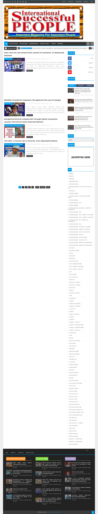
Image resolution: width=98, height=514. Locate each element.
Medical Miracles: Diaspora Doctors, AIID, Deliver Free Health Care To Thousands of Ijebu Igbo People (51, 464)
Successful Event (74, 404)
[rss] (20, 2)
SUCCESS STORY (44, 43)
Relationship (73, 367)
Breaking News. (73, 200)
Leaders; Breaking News (76, 327)
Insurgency (72, 298)
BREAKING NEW (8, 59)
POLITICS (72, 356)
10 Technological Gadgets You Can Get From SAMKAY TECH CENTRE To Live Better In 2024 (22, 497)
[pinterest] (18, 2)
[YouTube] (90, 450)
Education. (72, 258)
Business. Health (74, 250)
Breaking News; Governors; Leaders (13, 125)
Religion (71, 370)
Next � (42, 187)
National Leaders (74, 354)
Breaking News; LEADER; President (79, 229)
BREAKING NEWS (33, 43)
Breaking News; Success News (78, 237)
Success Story (73, 396)
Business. (72, 248)
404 (92, 1)
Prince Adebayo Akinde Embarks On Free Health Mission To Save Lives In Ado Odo (51, 490)
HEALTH (54, 43)
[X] (88, 450)
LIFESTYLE (72, 309)
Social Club (72, 385)
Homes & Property (74, 293)
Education (72, 255)
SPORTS (71, 378)
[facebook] (12, 2)
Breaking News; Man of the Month (79, 232)
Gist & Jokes (72, 274)
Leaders (71, 317)
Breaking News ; (74, 193)
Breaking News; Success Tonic (78, 240)
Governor (72, 279)
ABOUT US (13, 452)
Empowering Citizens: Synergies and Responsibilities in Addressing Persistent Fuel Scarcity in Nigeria (22, 481)
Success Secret (73, 393)
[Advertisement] (34, 86)
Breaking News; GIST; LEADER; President (81, 214)
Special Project (8, 103)
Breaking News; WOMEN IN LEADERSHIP (80, 242)
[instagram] (15, 2)
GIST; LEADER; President (76, 266)
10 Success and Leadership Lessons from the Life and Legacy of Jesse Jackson (81, 464)
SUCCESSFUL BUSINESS (75, 383)
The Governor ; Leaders (76, 423)
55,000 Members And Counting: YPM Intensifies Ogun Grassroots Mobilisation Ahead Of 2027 (83, 118)
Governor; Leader (74, 282)
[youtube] (26, 2)
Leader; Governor (74, 314)
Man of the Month (74, 340)
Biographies (79, 1)
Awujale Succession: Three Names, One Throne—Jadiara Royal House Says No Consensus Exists (84, 109)
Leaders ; (72, 319)
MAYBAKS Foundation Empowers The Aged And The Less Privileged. (32, 100)
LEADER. (71, 301)
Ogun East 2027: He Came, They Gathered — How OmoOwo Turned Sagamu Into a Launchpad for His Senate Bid (49, 48)
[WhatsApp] (91, 450)
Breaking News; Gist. (75, 224)
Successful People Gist (76, 409)
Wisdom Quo (72, 431)
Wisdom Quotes (73, 436)
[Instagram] (89, 450)
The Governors (73, 425)
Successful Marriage (75, 407)
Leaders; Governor (74, 330)
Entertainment (73, 261)
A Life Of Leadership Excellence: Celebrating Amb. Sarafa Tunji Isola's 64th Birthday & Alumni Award (81, 480)
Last (48, 187)
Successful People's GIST (76, 412)
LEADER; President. (75, 306)
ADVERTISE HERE (30, 452)
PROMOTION (72, 359)
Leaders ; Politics (74, 322)
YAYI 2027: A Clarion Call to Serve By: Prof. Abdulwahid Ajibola (30, 141)
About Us (86, 1)
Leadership (72, 332)
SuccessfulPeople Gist (75, 415)
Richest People (73, 372)
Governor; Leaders (74, 285)
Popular (80, 85)
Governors (72, 287)
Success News (73, 391)
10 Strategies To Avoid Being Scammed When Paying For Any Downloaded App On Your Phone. (22, 472)
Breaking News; (74, 205)
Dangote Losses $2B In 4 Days (20, 489)
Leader (71, 311)
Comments (89, 85)
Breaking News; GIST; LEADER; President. (81, 217)
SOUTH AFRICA (73, 375)
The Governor (73, 420)
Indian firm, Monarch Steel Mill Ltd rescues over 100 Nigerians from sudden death (51, 481)
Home (63, 1)
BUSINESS (60, 43)
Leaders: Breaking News (76, 324)
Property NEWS (73, 364)
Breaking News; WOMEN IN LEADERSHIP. (81, 245)
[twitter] (23, 2)
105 (37, 187)
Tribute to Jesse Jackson (78, 472)
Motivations (72, 346)
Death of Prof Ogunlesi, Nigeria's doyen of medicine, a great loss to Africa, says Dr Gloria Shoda (51, 500)
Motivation (72, 343)
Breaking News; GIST (75, 212)
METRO (71, 338)
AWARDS (71, 176)
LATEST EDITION (13, 43)
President (72, 362)
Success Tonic (73, 399)
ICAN (70, 295)
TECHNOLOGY (73, 417)
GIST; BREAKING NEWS (75, 263)
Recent (72, 85)
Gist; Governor (73, 277)
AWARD (71, 173)
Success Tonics (73, 401)
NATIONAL (72, 348)
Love (70, 335)
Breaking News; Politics (76, 234)
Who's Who (72, 428)
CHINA (71, 253)
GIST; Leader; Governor (76, 269)
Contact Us (70, 1)
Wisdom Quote (73, 433)
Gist (70, 271)
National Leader (74, 351)
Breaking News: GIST (75, 202)
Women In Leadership (75, 441)
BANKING (71, 178)
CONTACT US (21, 452)
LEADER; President (74, 303)
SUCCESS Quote (73, 380)
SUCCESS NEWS (24, 43)
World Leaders (73, 444)
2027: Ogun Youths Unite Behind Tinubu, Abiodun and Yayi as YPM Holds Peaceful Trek (84, 127)
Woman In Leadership (75, 439)
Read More (29, 70)
